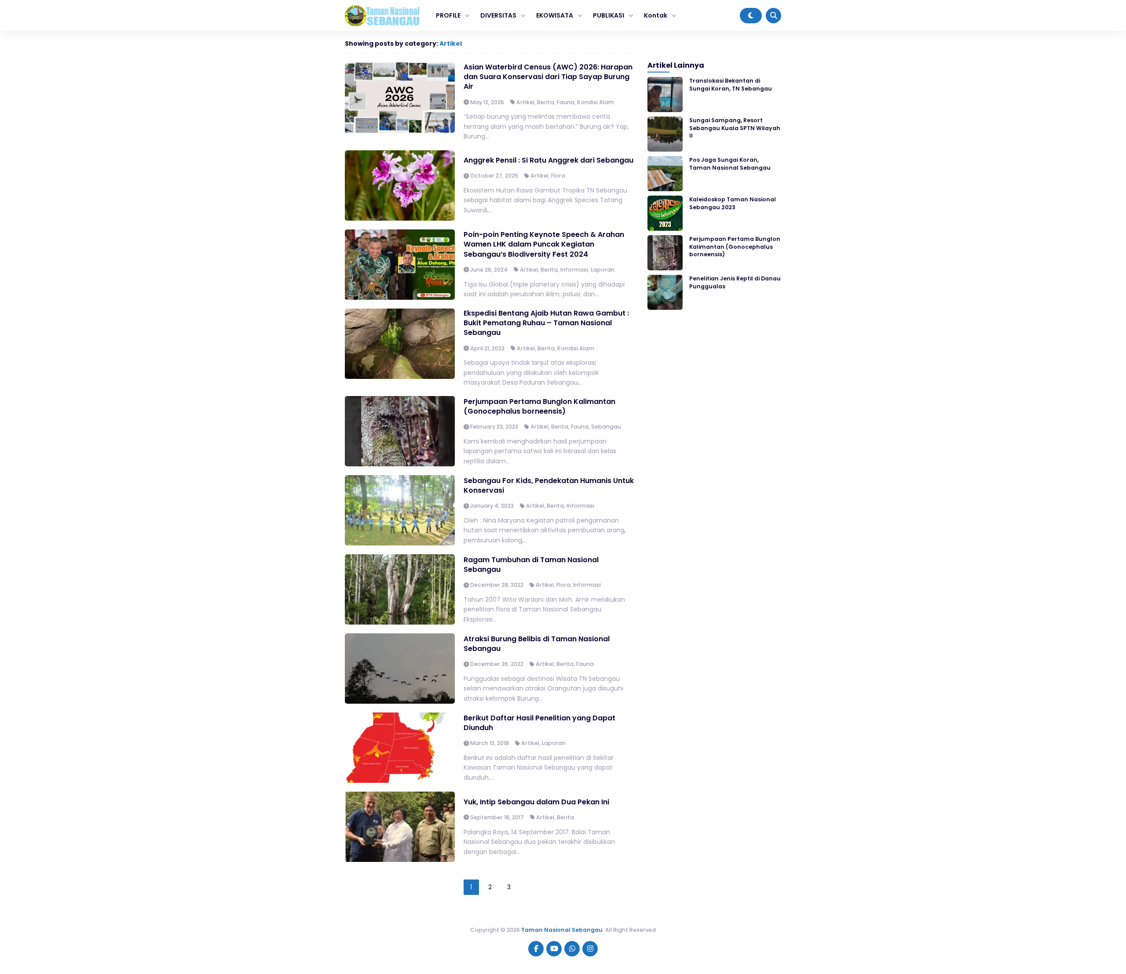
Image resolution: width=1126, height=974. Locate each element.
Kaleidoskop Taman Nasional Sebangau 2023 (732, 203)
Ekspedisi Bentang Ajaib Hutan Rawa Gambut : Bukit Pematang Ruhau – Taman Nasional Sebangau (546, 323)
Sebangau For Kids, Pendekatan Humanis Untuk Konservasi (549, 485)
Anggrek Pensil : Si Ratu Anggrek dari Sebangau (548, 160)
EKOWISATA (554, 15)
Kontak (655, 15)
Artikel (450, 43)
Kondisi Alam (595, 102)
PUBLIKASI (608, 15)
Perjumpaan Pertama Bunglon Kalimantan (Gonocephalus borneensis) (539, 406)
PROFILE (448, 15)
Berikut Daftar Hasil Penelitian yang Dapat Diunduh (539, 723)
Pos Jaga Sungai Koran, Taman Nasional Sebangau (730, 163)
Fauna (565, 102)
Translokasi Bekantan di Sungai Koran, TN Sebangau (730, 84)
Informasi (574, 269)
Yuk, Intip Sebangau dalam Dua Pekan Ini (536, 802)
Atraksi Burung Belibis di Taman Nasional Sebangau (537, 644)
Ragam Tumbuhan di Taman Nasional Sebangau (531, 564)
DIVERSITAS (498, 15)
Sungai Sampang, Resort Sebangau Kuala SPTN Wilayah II (734, 127)
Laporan (602, 269)
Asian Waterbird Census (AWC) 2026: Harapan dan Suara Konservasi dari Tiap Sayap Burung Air (548, 77)
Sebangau (606, 426)
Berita (545, 102)
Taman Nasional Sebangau (562, 930)
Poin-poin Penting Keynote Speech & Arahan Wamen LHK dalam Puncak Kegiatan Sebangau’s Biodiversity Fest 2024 (544, 244)
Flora (558, 175)
